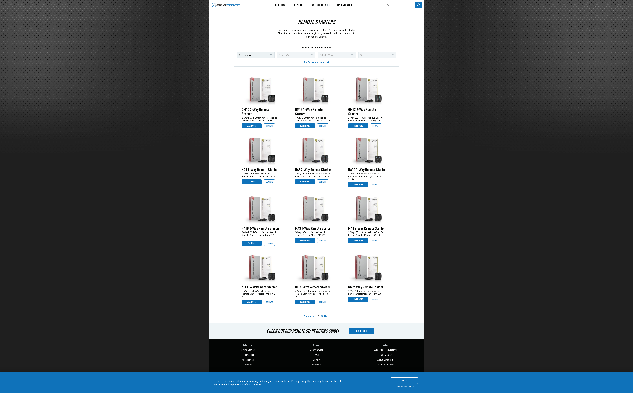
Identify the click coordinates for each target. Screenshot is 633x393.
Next (327, 316)
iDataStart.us (248, 345)
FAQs (316, 354)
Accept (404, 380)
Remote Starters (248, 349)
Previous (308, 316)
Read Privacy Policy (404, 386)
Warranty (316, 364)
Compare (269, 125)
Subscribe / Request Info (385, 349)
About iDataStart (385, 359)
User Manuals (316, 349)
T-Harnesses (248, 354)
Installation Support (385, 364)
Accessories (248, 359)
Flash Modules (318, 5)
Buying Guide (362, 331)
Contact (316, 359)
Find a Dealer (344, 5)
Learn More (251, 125)
